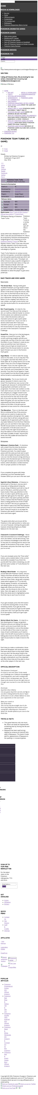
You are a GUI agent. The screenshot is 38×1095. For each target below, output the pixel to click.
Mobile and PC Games (11, 38)
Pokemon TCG (7, 54)
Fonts (6, 15)
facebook (4, 173)
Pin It (3, 177)
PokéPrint (4, 953)
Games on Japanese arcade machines (20, 113)
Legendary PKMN (4, 948)
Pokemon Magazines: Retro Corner (16, 25)
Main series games (10, 36)
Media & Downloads (10, 9)
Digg (2, 167)
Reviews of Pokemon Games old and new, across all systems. (21, 128)
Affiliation (7, 902)
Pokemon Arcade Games (12, 40)
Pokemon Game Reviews (12, 46)
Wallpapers (8, 23)
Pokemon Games (8, 33)
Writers (6, 904)
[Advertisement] (19, 839)
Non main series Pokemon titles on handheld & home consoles (21, 118)
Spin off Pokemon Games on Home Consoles (19, 44)
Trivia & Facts (18, 214)
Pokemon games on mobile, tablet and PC (21, 109)
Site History (6, 922)
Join (4, 886)
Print (6, 149)
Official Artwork (9, 17)
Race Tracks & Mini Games (18, 212)
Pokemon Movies (9, 50)
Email (6, 151)
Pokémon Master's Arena (9, 241)
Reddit (3, 171)
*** (2, 163)
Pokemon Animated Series (13, 29)
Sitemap (7, 931)
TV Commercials (9, 21)
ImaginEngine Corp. (21, 189)
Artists (6, 900)
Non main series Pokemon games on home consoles (21, 123)
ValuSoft (17, 192)
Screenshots (8, 19)
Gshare (3, 169)
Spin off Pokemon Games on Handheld (17, 42)
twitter (3, 175)
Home (3, 6)
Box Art (6, 13)
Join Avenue (3, 942)
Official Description (7, 214)
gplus (3, 165)
